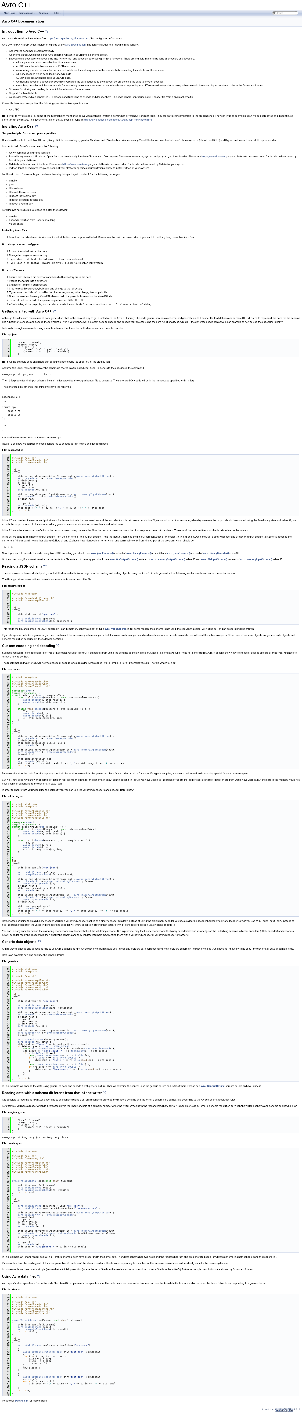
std (42, 695)
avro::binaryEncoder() (139, 553)
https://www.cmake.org (75, 164)
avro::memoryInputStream (90, 494)
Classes (44, 14)
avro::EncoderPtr (29, 478)
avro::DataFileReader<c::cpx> (42, 1377)
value (77, 1060)
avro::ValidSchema (29, 618)
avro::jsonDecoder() (179, 553)
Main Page (9, 13)
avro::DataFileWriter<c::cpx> (42, 1352)
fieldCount (78, 1051)
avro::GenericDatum (30, 1039)
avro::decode (26, 505)
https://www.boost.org (214, 156)
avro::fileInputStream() (214, 559)
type (41, 1057)
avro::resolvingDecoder (62, 1233)
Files (58, 14)
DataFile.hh (21, 1400)
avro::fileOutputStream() (123, 559)
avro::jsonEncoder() (102, 553)
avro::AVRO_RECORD (57, 1046)
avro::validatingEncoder (63, 881)
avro (29, 690)
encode (38, 697)
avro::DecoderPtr (29, 496)
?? (46, 31)
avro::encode (26, 489)
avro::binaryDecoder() (216, 553)
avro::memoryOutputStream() (168, 559)
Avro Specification (75, 44)
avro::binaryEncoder (60, 478)
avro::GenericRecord (45, 1048)
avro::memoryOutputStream (93, 476)
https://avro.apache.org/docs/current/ (69, 38)
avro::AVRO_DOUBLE (64, 1057)
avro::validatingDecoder (63, 897)
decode (38, 709)
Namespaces (27, 14)
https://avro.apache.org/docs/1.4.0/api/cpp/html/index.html (118, 119)
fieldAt (80, 1055)
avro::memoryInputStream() (256, 559)
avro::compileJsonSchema (34, 621)
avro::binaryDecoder (60, 496)
